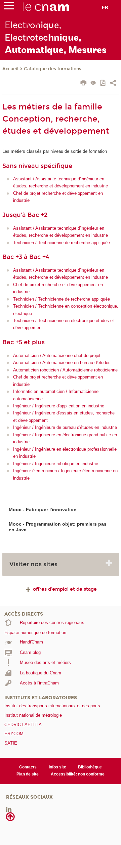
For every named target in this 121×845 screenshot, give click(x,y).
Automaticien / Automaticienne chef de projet (56, 355)
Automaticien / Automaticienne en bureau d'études (62, 362)
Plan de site (27, 774)
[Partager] (113, 83)
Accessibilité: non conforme (78, 774)
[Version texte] (93, 83)
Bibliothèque (90, 767)
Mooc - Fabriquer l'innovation (43, 509)
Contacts (28, 767)
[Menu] (9, 7)
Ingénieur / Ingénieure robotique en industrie (55, 463)
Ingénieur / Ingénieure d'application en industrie (58, 405)
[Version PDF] (103, 83)
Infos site (57, 767)
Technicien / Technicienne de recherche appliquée (61, 242)
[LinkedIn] (9, 808)
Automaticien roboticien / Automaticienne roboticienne (65, 369)
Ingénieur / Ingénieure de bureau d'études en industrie (65, 427)
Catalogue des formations (52, 69)
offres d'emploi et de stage (64, 589)
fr (105, 7)
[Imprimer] (83, 83)
